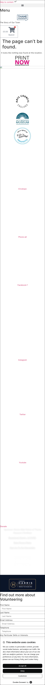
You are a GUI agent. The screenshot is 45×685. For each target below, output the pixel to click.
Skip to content (7, 2)
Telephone (4, 628)
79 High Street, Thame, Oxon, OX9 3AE (23, 181)
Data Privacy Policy (22, 542)
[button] (22, 5)
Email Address (6, 620)
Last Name (4, 612)
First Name (4, 605)
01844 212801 (23, 171)
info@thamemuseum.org (23, 176)
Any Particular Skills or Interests (14, 635)
